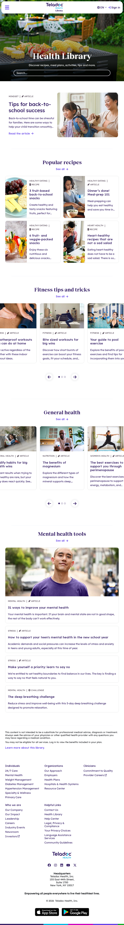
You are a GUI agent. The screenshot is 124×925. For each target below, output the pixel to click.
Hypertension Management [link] (22, 788)
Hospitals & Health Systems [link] (61, 784)
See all (60, 169)
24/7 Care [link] (11, 770)
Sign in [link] (115, 7)
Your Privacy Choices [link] (57, 830)
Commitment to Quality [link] (98, 770)
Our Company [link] (14, 809)
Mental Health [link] (14, 775)
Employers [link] (50, 775)
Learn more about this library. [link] (25, 747)
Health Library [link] (53, 814)
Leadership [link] (12, 818)
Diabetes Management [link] (19, 784)
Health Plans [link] (52, 779)
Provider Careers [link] (93, 775)
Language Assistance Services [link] (57, 837)
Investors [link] (11, 836)
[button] (7, 7)
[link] (49, 865)
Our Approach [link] (53, 770)
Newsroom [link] (12, 831)
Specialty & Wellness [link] (18, 792)
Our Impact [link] (12, 814)
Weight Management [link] (18, 779)
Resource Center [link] (54, 788)
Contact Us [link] (51, 809)
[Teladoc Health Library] (55, 7)
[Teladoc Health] (62, 855)
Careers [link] (10, 823)
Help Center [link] (51, 818)
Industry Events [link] (15, 827)
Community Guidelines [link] (58, 842)
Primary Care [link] (13, 797)
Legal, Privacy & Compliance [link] (54, 825)
